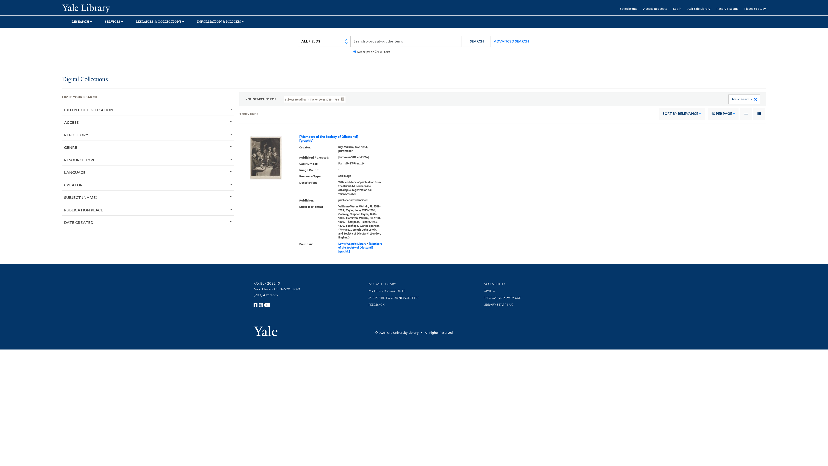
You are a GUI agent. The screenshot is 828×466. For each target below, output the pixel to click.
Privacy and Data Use (502, 297)
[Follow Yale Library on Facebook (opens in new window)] (255, 305)
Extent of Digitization (88, 109)
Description (365, 52)
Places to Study (755, 8)
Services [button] (113, 21)
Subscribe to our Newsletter (394, 297)
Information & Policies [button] (219, 21)
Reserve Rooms (727, 8)
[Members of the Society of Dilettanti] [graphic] (328, 139)
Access (71, 122)
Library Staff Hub (499, 304)
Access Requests (655, 8)
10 (721, 114)
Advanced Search (511, 41)
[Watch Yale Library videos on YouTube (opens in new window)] (267, 305)
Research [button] (80, 21)
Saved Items (628, 8)
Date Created (78, 222)
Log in (677, 8)
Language (75, 172)
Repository (76, 134)
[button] (477, 41)
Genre (70, 147)
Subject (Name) (80, 197)
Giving (489, 291)
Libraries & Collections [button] (159, 21)
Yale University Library (115, 8)
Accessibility (495, 284)
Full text (384, 52)
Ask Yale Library (698, 8)
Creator (73, 184)
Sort (680, 114)
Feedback (377, 304)
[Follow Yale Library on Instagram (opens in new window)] (261, 305)
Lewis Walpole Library (352, 243)
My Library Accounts (387, 291)
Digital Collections (85, 79)
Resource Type (79, 159)
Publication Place (83, 210)
